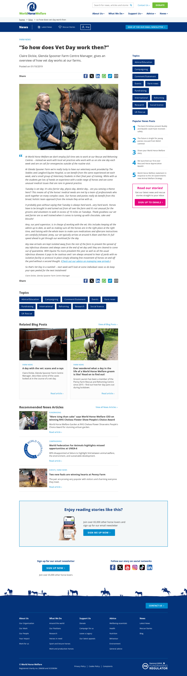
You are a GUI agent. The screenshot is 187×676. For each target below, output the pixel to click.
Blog (87, 27)
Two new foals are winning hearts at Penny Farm (77, 474)
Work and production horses (61, 649)
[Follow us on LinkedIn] (149, 567)
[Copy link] (110, 76)
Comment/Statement (75, 299)
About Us (97, 13)
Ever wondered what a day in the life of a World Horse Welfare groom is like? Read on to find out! (94, 371)
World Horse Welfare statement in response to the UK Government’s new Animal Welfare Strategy (152, 176)
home (22, 19)
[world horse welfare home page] (32, 8)
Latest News (47, 27)
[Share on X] (92, 76)
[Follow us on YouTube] (127, 567)
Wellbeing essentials (118, 623)
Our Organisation (26, 623)
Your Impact (24, 638)
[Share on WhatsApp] (104, 76)
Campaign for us (87, 628)
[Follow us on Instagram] (135, 567)
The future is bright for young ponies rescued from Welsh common (150, 141)
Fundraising (27, 306)
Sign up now (54, 568)
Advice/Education (30, 299)
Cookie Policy (94, 666)
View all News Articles (106, 407)
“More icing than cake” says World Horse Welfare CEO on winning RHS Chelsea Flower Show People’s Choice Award (82, 418)
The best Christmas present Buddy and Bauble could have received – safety (152, 129)
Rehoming (64, 306)
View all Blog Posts (107, 324)
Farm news (25, 39)
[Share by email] (116, 76)
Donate (160, 5)
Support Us (134, 13)
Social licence (97, 306)
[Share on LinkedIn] (98, 76)
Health (112, 628)
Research (79, 306)
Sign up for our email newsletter (145, 27)
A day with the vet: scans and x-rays (42, 368)
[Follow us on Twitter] (120, 567)
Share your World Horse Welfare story (151, 151)
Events (95, 299)
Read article (56, 393)
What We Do (116, 13)
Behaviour (114, 638)
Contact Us (143, 5)
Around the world (56, 623)
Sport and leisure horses (59, 643)
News (163, 13)
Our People (24, 633)
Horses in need (55, 638)
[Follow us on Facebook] (112, 567)
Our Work (23, 628)
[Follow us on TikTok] (142, 567)
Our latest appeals (87, 638)
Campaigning (51, 299)
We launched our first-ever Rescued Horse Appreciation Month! (150, 163)
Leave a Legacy (86, 633)
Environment (115, 643)
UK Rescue (26, 313)
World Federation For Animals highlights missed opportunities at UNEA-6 (77, 447)
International (46, 306)
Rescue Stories (69, 27)
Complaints (108, 666)
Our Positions (55, 628)
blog (30, 19)
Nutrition (113, 633)
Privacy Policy (80, 666)
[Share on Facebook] (86, 76)
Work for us (24, 643)
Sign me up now (98, 532)
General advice (116, 649)
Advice (150, 13)
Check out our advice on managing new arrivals (86, 261)
